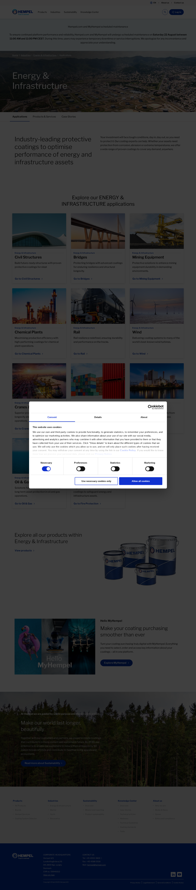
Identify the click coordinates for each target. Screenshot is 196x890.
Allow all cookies (141, 481)
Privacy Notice (103, 454)
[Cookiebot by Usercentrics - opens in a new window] (150, 407)
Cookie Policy (128, 450)
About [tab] (144, 417)
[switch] (80, 468)
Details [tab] (98, 417)
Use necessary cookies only (96, 481)
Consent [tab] (52, 417)
